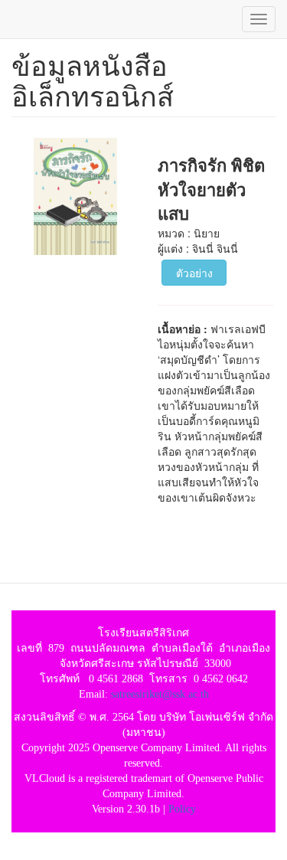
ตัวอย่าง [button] (194, 272)
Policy (182, 809)
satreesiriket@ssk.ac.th (160, 694)
